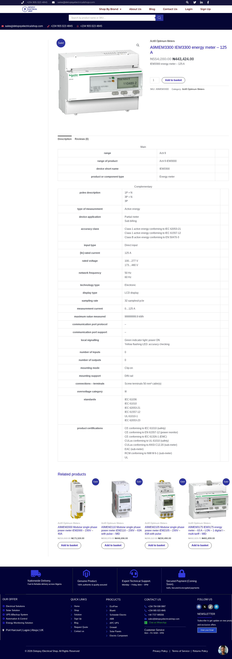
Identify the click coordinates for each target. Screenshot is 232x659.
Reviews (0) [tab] (82, 139)
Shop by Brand (108, 9)
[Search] (159, 18)
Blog (152, 9)
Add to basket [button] (69, 545)
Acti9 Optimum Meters (162, 41)
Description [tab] (65, 139)
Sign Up (205, 9)
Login (189, 9)
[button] (138, 45)
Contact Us (170, 9)
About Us (135, 9)
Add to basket (173, 80)
